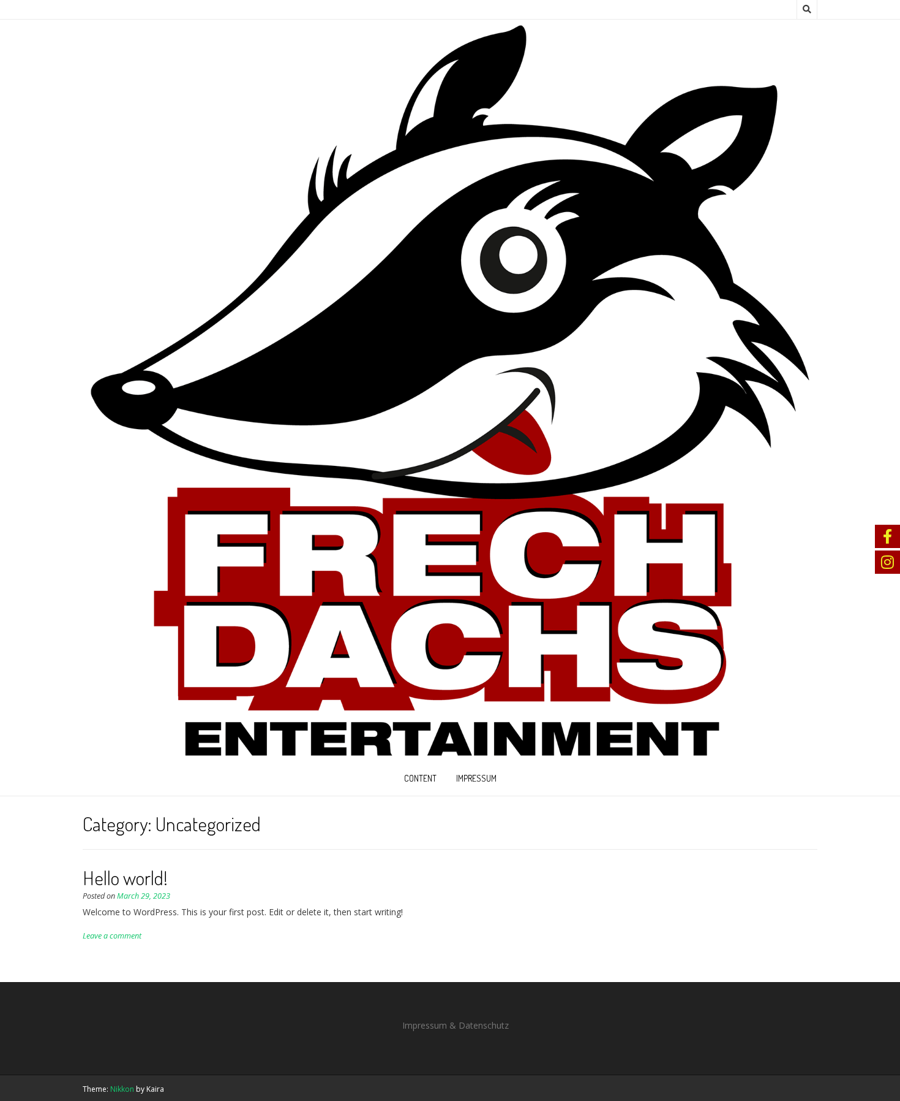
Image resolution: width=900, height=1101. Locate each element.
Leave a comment (112, 936)
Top (871, 1072)
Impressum (476, 778)
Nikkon (122, 1089)
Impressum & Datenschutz (455, 1025)
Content (420, 778)
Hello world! (125, 877)
